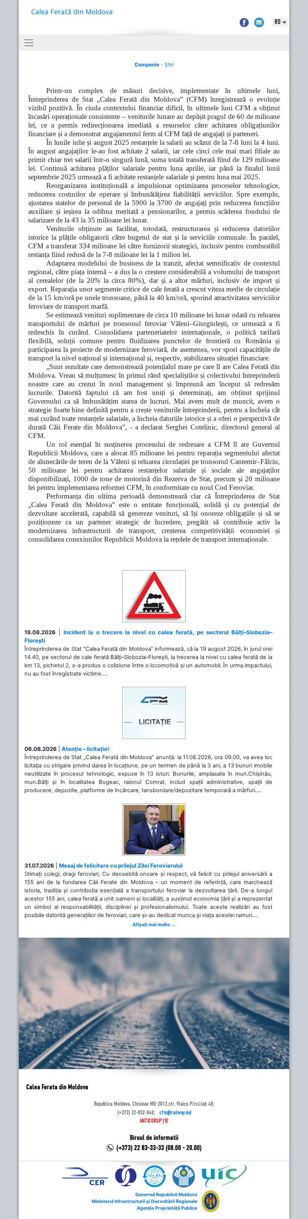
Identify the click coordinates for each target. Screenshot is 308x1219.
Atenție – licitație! (85, 749)
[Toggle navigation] (29, 43)
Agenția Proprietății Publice (167, 1208)
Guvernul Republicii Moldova (166, 1194)
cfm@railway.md (175, 1112)
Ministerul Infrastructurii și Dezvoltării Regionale (144, 1201)
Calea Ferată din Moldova (72, 11)
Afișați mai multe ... (154, 924)
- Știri (154, 65)
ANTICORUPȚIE (154, 1121)
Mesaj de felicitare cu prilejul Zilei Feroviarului (121, 865)
